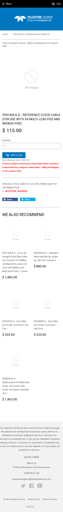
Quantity (6, 140)
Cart (58, 3)
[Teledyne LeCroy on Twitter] (23, 486)
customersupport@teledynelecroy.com (31, 479)
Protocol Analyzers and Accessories (31, 467)
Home (5, 34)
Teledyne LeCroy (18, 499)
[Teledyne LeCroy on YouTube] (39, 486)
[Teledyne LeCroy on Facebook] (31, 486)
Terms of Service (50, 499)
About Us (31, 463)
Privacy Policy (34, 499)
